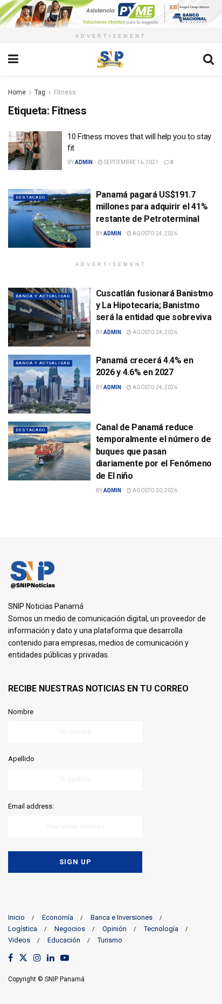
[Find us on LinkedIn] (50, 958)
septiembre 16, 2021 (130, 162)
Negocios (69, 929)
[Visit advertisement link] (111, 14)
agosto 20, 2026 (154, 490)
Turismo (110, 940)
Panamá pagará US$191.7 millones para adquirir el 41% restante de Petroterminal (152, 206)
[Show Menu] (13, 59)
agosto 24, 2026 (154, 233)
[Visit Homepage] (110, 59)
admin (84, 162)
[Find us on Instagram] (37, 958)
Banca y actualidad (43, 296)
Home (17, 92)
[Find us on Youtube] (64, 958)
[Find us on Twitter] (23, 958)
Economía (57, 917)
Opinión (114, 929)
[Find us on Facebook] (10, 958)
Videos (19, 940)
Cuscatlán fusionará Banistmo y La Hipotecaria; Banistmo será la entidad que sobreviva (154, 305)
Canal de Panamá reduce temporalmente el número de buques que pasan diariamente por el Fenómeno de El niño (154, 451)
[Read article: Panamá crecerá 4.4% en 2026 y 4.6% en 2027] (49, 384)
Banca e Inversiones (121, 917)
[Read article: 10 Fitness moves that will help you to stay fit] (35, 150)
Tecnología (161, 929)
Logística (22, 929)
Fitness (65, 92)
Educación (63, 940)
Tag (39, 92)
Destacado (30, 197)
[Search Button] (208, 59)
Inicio (16, 917)
